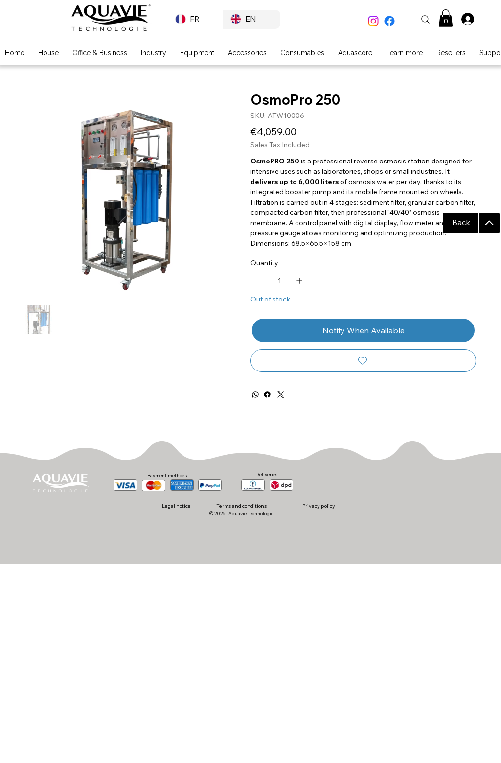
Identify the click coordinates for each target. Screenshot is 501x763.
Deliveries (266, 474)
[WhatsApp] (255, 394)
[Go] (489, 223)
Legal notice (176, 505)
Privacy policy (318, 505)
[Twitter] (281, 394)
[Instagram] (373, 21)
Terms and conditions (241, 505)
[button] (445, 18)
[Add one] (299, 281)
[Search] (425, 19)
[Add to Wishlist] (363, 360)
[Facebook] (389, 21)
